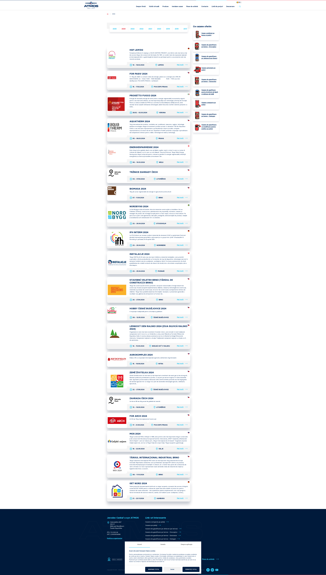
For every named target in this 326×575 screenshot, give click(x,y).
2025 (115, 29)
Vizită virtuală (154, 6)
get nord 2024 (138, 483)
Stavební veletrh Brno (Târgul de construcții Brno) (151, 281)
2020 (159, 29)
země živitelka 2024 (142, 372)
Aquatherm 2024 (140, 121)
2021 (150, 29)
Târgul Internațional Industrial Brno (154, 457)
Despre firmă (141, 6)
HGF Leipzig (136, 50)
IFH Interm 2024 (139, 232)
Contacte (204, 6)
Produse (165, 6)
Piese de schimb (192, 6)
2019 (168, 29)
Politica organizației (114, 538)
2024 (123, 29)
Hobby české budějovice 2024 (148, 308)
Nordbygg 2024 (139, 206)
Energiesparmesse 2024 (144, 147)
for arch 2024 (138, 416)
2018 (176, 29)
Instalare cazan (177, 6)
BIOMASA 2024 (138, 188)
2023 (132, 29)
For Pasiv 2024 (138, 73)
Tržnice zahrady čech (144, 172)
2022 (141, 29)
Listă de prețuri (217, 6)
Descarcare (230, 6)
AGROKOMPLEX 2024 (141, 354)
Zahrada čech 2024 (141, 398)
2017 (185, 29)
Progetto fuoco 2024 (143, 95)
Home (107, 14)
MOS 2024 (135, 433)
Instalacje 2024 (140, 254)
